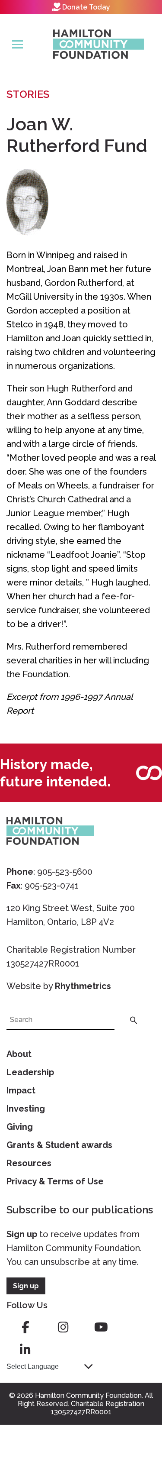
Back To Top (134, 1420)
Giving (19, 1127)
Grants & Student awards (59, 1145)
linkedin (25, 1350)
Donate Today (86, 7)
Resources (28, 1163)
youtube (101, 1327)
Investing (25, 1108)
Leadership (30, 1072)
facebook (25, 1327)
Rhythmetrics (83, 986)
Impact (20, 1090)
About (19, 1054)
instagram (63, 1327)
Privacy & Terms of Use (55, 1181)
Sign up (21, 1234)
